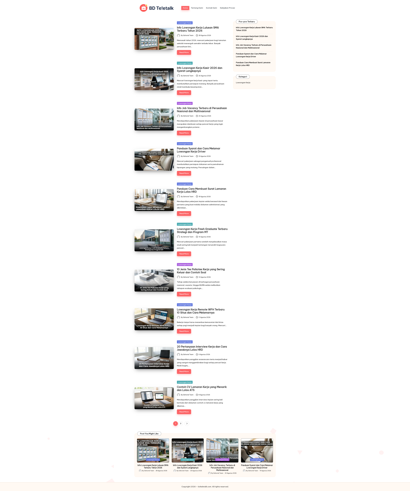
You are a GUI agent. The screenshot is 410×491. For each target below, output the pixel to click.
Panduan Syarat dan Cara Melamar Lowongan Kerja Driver (198, 150)
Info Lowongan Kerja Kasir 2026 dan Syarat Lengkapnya (199, 69)
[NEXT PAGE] (186, 423)
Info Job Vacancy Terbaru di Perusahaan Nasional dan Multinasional (202, 109)
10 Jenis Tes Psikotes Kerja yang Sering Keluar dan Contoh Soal (201, 271)
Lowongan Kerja (185, 23)
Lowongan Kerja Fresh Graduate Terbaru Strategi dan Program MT (202, 230)
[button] (186, 423)
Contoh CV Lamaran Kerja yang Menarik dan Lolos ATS (202, 388)
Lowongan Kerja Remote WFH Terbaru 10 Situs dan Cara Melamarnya (201, 311)
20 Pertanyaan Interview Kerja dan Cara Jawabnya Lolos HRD (202, 348)
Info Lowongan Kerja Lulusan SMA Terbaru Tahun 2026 (198, 29)
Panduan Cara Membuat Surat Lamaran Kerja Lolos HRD (201, 190)
